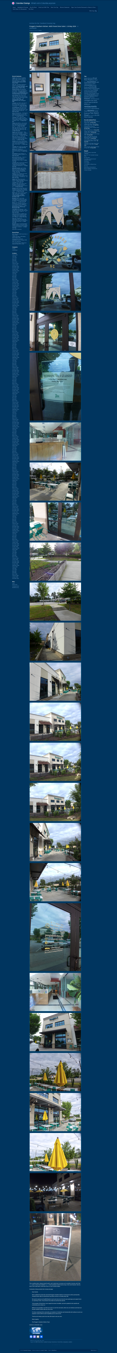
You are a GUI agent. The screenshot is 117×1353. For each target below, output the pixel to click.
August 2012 (14, 497)
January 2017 (15, 420)
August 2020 (14, 358)
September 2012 (15, 496)
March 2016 (14, 435)
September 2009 (15, 548)
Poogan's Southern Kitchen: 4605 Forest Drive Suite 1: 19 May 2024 (52, 26)
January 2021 (15, 351)
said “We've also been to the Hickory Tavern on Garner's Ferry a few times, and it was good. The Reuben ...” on (19, 104)
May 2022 (14, 328)
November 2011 (15, 510)
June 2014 (14, 465)
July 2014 (14, 464)
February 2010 (15, 540)
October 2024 (15, 286)
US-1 (90, 115)
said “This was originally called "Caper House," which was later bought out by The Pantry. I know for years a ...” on (19, 80)
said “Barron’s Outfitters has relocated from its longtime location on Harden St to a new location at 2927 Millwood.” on (19, 215)
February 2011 (15, 523)
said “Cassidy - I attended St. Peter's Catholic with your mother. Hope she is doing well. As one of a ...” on (20, 91)
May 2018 (14, 397)
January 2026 (15, 264)
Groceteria (86, 161)
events (85, 90)
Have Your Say (54, 7)
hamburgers (86, 96)
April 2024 (14, 295)
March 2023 (14, 314)
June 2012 (14, 500)
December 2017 (15, 405)
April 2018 (14, 399)
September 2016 (15, 426)
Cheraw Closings (87, 170)
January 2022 (15, 334)
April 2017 (14, 416)
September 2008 (15, 565)
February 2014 (15, 471)
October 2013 (15, 477)
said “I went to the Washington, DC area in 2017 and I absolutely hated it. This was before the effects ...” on (19, 200)
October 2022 (15, 321)
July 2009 (14, 550)
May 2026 (14, 259)
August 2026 (14, 254)
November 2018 (15, 389)
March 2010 (14, 539)
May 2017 (14, 415)
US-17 (92, 115)
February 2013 (15, 488)
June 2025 (14, 275)
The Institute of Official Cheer (90, 164)
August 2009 (14, 549)
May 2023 (14, 311)
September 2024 (15, 288)
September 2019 (15, 374)
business (91, 82)
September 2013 (15, 478)
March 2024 (14, 296)
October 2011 (15, 511)
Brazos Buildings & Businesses (90, 168)
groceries (97, 94)
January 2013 (15, 490)
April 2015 (14, 451)
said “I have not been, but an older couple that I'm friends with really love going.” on (19, 194)
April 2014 (14, 468)
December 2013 (15, 474)
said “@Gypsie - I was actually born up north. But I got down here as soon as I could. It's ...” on (20, 211)
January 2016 (15, 438)
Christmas (90, 83)
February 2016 (15, 436)
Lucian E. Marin (44, 1350)
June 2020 (14, 361)
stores (90, 110)
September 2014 (15, 461)
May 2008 (14, 571)
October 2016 (15, 425)
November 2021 (15, 337)
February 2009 (15, 558)
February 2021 (15, 350)
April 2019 (14, 381)
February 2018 (15, 402)
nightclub (91, 102)
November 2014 (15, 458)
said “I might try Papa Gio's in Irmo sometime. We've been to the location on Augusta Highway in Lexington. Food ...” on (20, 119)
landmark (97, 98)
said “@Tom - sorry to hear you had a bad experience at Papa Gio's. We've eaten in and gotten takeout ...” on (19, 125)
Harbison (92, 96)
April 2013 (14, 485)
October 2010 (15, 529)
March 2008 (14, 574)
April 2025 (14, 277)
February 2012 (15, 506)
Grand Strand (90, 94)
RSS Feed (92, 11)
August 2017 (14, 410)
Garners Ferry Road (89, 93)
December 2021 (15, 335)
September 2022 (15, 322)
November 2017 (15, 406)
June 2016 (14, 431)
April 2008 (14, 572)
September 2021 (15, 340)
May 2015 (14, 449)
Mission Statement (64, 7)
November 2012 (15, 493)
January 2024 (15, 299)
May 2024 (14, 293)
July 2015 (14, 446)
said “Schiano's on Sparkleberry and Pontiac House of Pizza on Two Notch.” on (19, 151)
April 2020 (14, 364)
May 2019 (14, 380)
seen (30, 1284)
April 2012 (14, 503)
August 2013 (14, 480)
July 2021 (14, 342)
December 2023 (15, 301)
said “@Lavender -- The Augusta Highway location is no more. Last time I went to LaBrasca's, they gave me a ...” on (20, 115)
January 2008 (15, 577)
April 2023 (14, 312)
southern (70, 1341)
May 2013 (14, 484)
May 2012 (14, 501)
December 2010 (15, 526)
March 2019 (14, 383)
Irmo (94, 99)
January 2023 (15, 316)
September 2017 (15, 409)
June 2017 (14, 413)
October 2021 (15, 338)
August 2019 (14, 376)
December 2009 (15, 543)
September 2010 (15, 530)
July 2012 (14, 498)
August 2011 (14, 514)
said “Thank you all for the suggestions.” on (19, 147)
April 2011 (14, 520)
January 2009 (15, 559)
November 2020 (15, 354)
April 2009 (14, 555)
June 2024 (14, 292)
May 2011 (14, 519)
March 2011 (14, 522)
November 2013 (15, 475)
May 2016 (14, 432)
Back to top (93, 1350)
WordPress (54, 1350)
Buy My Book (33, 7)
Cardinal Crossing (47, 1341)
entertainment (95, 88)
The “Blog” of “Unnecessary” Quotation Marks (90, 159)
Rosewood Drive (87, 108)
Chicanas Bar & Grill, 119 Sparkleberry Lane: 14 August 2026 (19, 239)
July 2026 (14, 256)
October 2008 (15, 564)
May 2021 (14, 345)
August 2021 (14, 341)
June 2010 (14, 535)
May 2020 (14, 363)
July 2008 (14, 568)
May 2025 (14, 276)
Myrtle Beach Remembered (90, 167)
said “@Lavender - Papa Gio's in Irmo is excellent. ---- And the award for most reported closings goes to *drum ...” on (20, 134)
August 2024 (14, 289)
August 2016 (14, 428)
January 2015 (15, 455)
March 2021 (14, 348)
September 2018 (15, 392)
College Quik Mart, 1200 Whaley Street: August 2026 (19, 237)
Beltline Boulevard (88, 78)
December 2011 (15, 509)
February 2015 (15, 454)
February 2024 (15, 298)
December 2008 (15, 561)
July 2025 (14, 273)
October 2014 (15, 459)
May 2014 (14, 467)
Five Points (90, 90)
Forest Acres (54, 1341)
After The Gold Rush (16, 241)
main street (94, 100)
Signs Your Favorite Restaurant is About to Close (83, 7)
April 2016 (14, 433)
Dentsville (93, 87)
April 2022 (14, 329)
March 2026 (14, 262)
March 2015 (14, 452)
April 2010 (14, 537)
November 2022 (15, 319)
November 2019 (15, 371)
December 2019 (15, 370)
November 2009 (15, 545)
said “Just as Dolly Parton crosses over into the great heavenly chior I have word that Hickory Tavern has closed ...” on (19, 143)
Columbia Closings (23, 3)
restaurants (65, 1341)
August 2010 (14, 532)
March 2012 (14, 504)
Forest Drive (60, 1341)
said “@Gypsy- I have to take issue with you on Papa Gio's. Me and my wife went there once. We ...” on (19, 129)
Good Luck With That (43, 7)
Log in (13, 583)
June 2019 (14, 379)
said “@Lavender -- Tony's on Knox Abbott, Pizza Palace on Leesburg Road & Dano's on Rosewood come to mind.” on (19, 159)
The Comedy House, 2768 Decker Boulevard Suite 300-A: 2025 (19, 243)
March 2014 (14, 470)
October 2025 (15, 269)
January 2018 (15, 403)
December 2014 (15, 457)
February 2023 (15, 315)
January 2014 (15, 472)
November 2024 (15, 285)
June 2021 (14, 344)
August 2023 (14, 306)
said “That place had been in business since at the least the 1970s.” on (20, 86)
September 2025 (15, 270)
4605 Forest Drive (39, 1341)
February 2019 (15, 384)
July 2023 (14, 308)
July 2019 (14, 377)
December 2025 (15, 266)
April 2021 (14, 347)
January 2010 (15, 542)
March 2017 (14, 418)
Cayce (85, 83)
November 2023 (15, 302)
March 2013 (14, 487)
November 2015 (15, 441)
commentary (14, 250)
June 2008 (14, 569)
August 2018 (14, 393)
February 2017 (15, 419)
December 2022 (15, 318)
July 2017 (14, 412)
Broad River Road (90, 79)
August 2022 (14, 324)
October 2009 (15, 546)
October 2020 (15, 355)
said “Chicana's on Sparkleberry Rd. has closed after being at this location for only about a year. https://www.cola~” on (19, 220)
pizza (89, 104)
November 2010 (15, 527)
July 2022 (14, 325)
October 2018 (15, 390)
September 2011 (15, 513)
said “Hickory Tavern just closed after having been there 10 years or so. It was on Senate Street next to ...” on (19, 138)
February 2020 (15, 367)
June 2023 (14, 309)
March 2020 (14, 366)
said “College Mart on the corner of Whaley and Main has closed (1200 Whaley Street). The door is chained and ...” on (19, 170)
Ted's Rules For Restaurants (20, 9)
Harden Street (91, 97)
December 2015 (15, 439)
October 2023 (15, 303)
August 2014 (14, 462)
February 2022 (15, 332)
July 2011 (14, 516)
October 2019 (15, 373)
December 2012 (15, 491)
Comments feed (15, 586)
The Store (31, 9)
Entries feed (14, 584)
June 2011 (14, 517)
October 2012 (15, 494)
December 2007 (15, 578)
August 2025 (14, 272)
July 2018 (14, 394)
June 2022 (14, 327)
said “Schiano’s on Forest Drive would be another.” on (19, 154)
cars (97, 82)
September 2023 (15, 305)
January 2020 (15, 368)
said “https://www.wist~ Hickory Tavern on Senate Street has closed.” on (20, 180)
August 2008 (14, 566)
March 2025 (14, 279)
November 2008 (15, 562)
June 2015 (14, 448)
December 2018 (15, 387)
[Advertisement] (58, 17)
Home (14, 7)
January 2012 (15, 507)
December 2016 (15, 422)
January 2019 (15, 386)
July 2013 (14, 481)
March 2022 (14, 331)
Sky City (86, 165)
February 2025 (15, 280)
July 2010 (14, 533)
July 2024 (14, 290)
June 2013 (14, 483)
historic (87, 99)
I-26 (91, 99)
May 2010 (14, 536)
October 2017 (15, 407)
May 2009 (14, 553)
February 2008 (15, 575)
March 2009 (14, 556)
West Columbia (88, 117)
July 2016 (14, 429)
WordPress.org (15, 587)
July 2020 (14, 360)
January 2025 (15, 282)
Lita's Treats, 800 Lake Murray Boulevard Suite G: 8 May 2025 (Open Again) (90, 137)
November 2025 (15, 267)
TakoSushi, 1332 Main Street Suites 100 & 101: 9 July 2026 (91, 144)
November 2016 (15, 423)
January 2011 (15, 524)
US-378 (96, 115)
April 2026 (14, 260)
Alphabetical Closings (22, 7)
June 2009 (14, 552)
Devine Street (88, 88)
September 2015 (15, 444)
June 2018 (14, 396)
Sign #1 (47, 1284)
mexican (86, 102)
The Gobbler (86, 162)
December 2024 (15, 283)
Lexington (87, 100)
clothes (94, 83)
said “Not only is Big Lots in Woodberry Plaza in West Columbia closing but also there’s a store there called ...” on (19, 190)
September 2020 (15, 357)
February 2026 (15, 263)
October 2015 (15, 442)
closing (13, 248)
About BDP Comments (17, 229)
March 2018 (14, 400)
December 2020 (15, 353)
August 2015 (14, 445)
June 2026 (14, 257)
